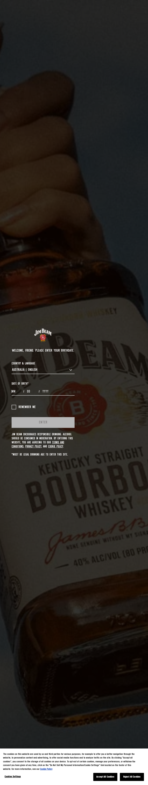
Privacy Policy (33, 446)
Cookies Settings (13, 776)
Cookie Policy (55, 446)
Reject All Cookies (131, 777)
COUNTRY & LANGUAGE (23, 363)
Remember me (27, 407)
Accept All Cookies (105, 777)
